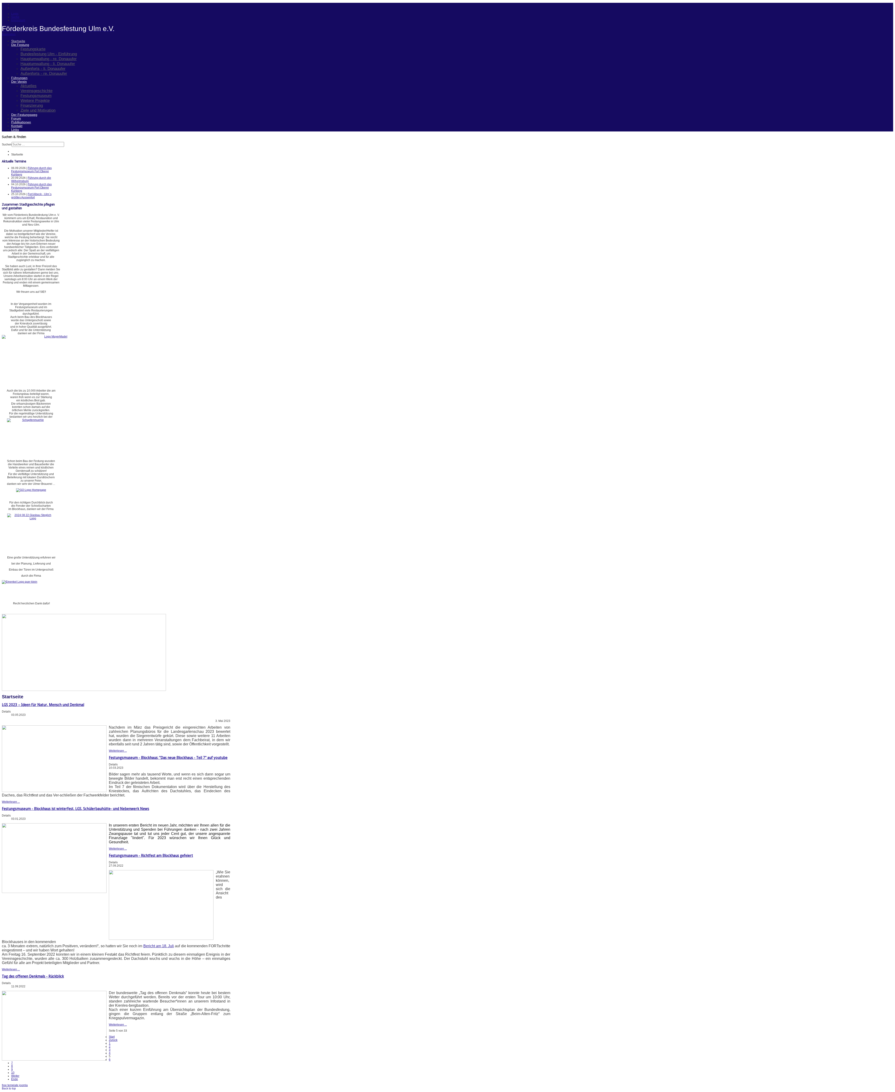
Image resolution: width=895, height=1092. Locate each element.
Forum (16, 118)
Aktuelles (29, 85)
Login (14, 13)
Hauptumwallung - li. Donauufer (48, 63)
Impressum (18, 20)
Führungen (19, 78)
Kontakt (16, 126)
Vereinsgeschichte (36, 90)
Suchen (7, 144)
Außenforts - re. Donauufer (44, 73)
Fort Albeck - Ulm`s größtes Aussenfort (31, 196)
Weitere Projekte (35, 100)
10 (12, 1072)
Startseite (18, 41)
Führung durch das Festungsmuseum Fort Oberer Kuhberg (31, 171)
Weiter (15, 1076)
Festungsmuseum (36, 95)
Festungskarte (33, 49)
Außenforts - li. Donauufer (43, 68)
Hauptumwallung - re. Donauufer (49, 58)
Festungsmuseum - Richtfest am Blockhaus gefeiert (151, 855)
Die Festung (20, 45)
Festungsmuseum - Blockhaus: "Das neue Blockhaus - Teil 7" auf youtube (168, 757)
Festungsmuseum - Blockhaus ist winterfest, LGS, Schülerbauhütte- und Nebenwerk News (75, 808)
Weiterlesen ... (118, 750)
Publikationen (21, 122)
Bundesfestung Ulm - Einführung (49, 54)
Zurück (113, 1040)
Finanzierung (32, 105)
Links (15, 129)
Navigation (9, 34)
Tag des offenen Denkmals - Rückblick (33, 976)
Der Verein (19, 81)
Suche (15, 17)
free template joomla (15, 1085)
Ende (14, 1079)
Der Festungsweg (24, 115)
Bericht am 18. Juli (158, 946)
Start (112, 1036)
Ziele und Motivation (38, 110)
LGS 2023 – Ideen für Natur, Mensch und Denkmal (43, 705)
